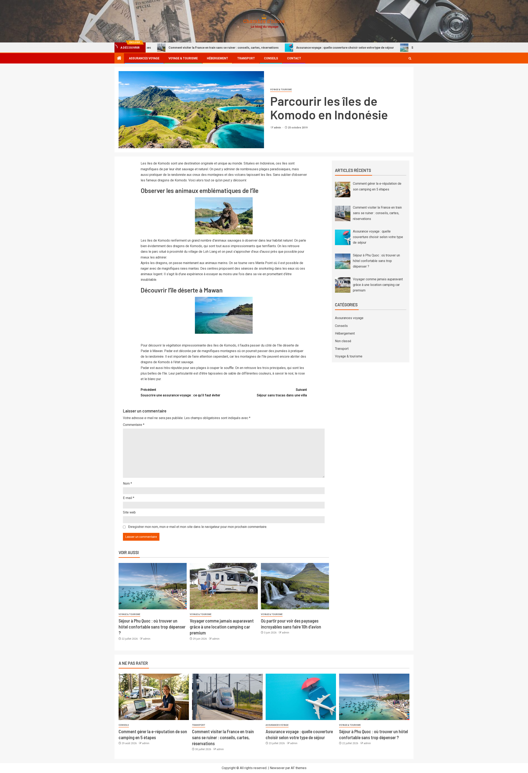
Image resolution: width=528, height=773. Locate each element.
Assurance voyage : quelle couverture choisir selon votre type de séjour (304, 47)
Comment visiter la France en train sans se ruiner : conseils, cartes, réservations (183, 47)
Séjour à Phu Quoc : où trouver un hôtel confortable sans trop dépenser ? (152, 627)
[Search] (409, 58)
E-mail (128, 498)
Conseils (271, 58)
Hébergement (217, 58)
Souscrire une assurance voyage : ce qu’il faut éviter (180, 392)
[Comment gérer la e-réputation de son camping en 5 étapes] (154, 697)
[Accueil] (119, 58)
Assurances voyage (144, 58)
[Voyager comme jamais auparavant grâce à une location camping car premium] (224, 586)
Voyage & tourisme (183, 58)
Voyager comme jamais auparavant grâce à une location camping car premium (222, 627)
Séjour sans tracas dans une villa (282, 392)
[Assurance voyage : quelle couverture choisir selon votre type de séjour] (301, 697)
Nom (127, 483)
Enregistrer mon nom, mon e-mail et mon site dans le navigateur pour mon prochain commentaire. (197, 527)
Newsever (277, 768)
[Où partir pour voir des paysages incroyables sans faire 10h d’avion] (295, 586)
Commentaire (133, 425)
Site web (129, 512)
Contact (294, 58)
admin (278, 127)
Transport (246, 58)
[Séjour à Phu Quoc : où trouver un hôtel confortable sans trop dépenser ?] (153, 586)
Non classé (343, 341)
